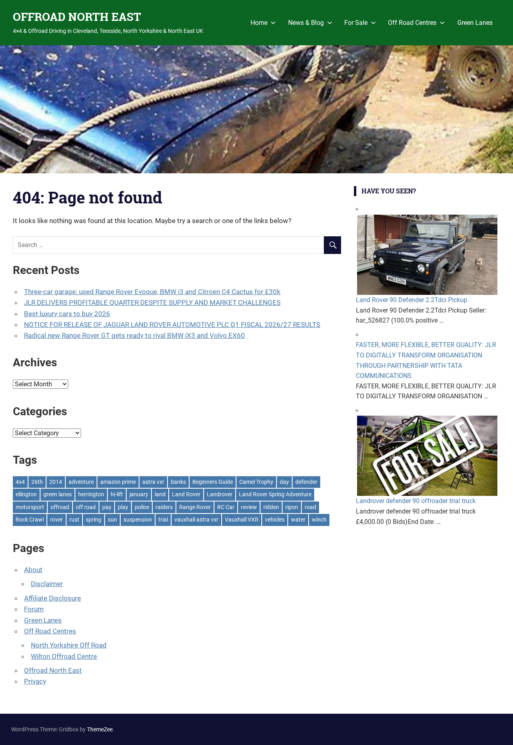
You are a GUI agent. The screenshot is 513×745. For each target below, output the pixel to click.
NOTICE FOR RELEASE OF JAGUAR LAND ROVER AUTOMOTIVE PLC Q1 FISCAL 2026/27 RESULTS (172, 325)
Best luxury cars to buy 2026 (67, 314)
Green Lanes (475, 22)
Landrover (219, 494)
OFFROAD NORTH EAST (77, 16)
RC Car (225, 507)
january (138, 494)
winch (319, 519)
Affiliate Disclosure (52, 598)
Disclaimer (47, 584)
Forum (34, 609)
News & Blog (306, 22)
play (123, 507)
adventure (81, 482)
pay (106, 507)
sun (112, 519)
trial (163, 519)
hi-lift (117, 494)
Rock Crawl (30, 519)
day (284, 482)
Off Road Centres (412, 22)
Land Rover (186, 494)
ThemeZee (100, 729)
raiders (164, 507)
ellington (26, 494)
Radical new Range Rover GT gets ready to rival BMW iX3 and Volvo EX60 (134, 335)
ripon (291, 507)
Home (258, 22)
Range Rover (195, 507)
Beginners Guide (212, 482)
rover (56, 519)
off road (86, 507)
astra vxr (153, 482)
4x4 (20, 482)
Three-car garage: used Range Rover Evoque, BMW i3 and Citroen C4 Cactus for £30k (152, 292)
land (160, 494)
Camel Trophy (256, 482)
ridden (271, 507)
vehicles (275, 519)
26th (37, 482)
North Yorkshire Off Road (69, 645)
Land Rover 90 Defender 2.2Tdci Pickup (411, 300)
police (142, 507)
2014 (55, 482)
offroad (59, 507)
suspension (137, 519)
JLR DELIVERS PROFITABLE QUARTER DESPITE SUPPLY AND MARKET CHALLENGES (152, 302)
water (298, 519)
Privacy (35, 681)
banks (178, 482)
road (310, 507)
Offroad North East (53, 670)
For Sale (356, 22)
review (249, 507)
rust (74, 519)
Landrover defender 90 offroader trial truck (416, 501)
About (33, 570)
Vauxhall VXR (242, 519)
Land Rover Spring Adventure (275, 494)
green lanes (57, 494)
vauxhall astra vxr (196, 519)
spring (93, 519)
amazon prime (118, 482)
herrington (91, 494)
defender (306, 482)
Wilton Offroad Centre (64, 656)
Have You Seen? (389, 191)
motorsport (30, 507)
